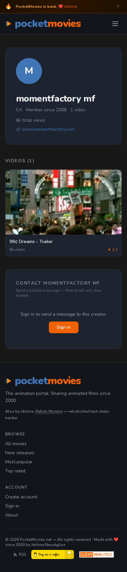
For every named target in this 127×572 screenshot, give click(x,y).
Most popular (19, 462)
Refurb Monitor (49, 411)
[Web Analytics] (96, 554)
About (11, 515)
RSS (22, 554)
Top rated (15, 471)
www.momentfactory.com (48, 129)
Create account (21, 497)
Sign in (64, 327)
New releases (19, 453)
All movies (16, 444)
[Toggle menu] (115, 23)
